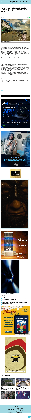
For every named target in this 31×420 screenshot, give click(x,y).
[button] (29, 417)
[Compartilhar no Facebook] (26, 17)
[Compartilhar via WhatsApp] (29, 17)
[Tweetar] (27, 17)
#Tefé (2, 90)
